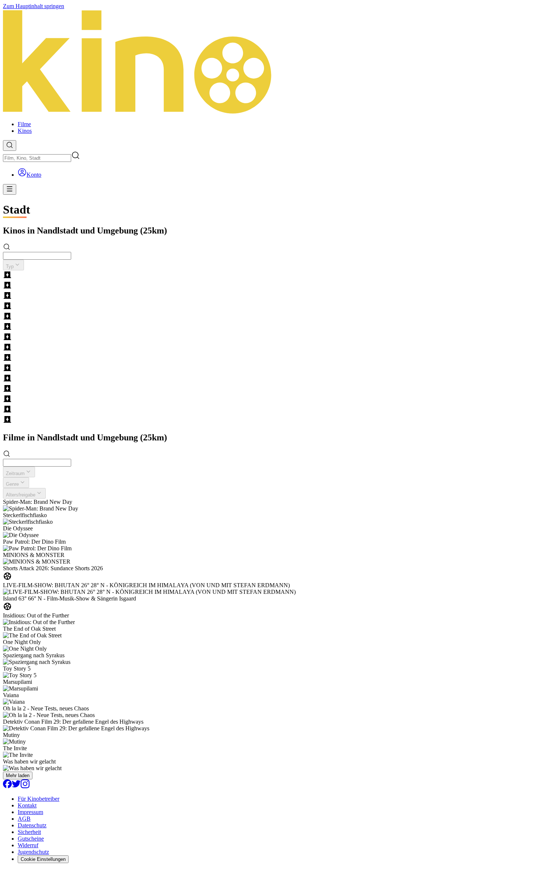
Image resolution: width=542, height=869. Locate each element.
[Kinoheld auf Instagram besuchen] (25, 786)
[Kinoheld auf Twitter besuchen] (16, 786)
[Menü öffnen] (9, 189)
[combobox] (37, 158)
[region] (271, 347)
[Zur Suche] (9, 145)
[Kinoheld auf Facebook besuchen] (7, 786)
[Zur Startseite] (271, 62)
